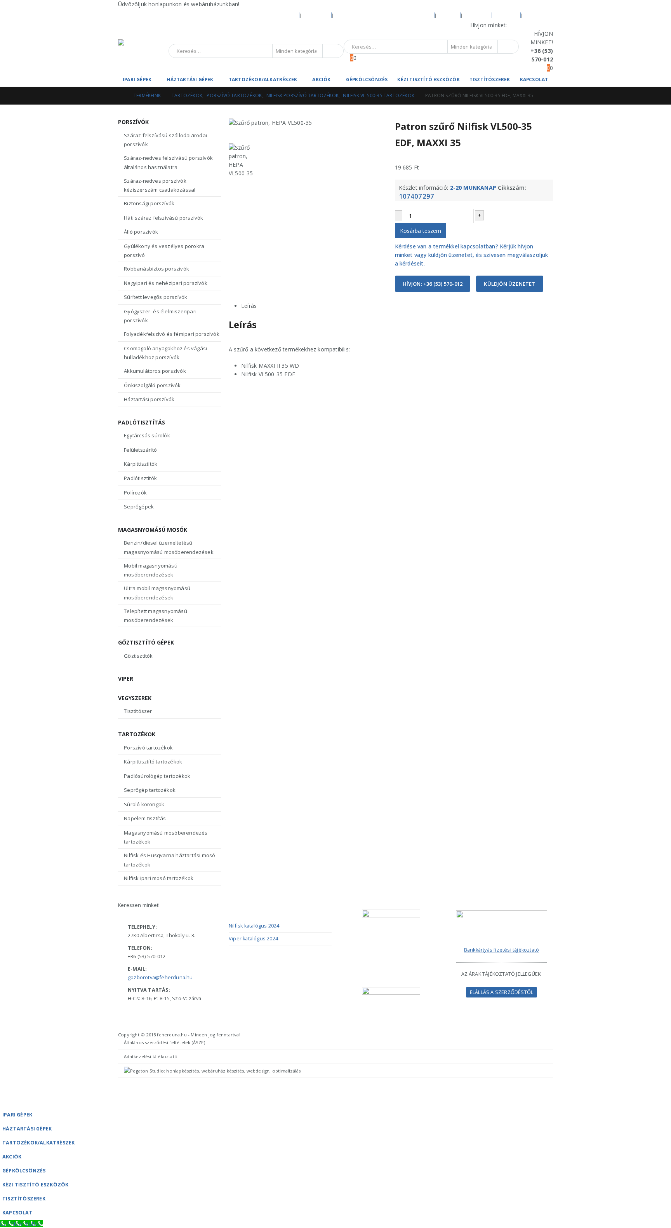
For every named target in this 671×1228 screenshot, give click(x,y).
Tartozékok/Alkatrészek (263, 79)
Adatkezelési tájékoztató (150, 1056)
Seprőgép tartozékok (150, 789)
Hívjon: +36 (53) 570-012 (433, 283)
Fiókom (477, 14)
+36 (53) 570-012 (531, 25)
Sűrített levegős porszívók (155, 296)
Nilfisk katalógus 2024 (254, 925)
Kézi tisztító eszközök (428, 79)
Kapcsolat (534, 79)
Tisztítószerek (489, 79)
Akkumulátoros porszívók (155, 370)
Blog (448, 14)
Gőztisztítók (138, 655)
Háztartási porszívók (149, 399)
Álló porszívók (141, 231)
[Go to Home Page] (120, 95)
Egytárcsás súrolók (147, 435)
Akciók (321, 79)
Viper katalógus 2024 (253, 938)
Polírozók (135, 492)
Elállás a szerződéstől (501, 992)
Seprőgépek (139, 506)
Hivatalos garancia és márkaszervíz (383, 14)
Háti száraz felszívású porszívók (163, 217)
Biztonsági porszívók (149, 203)
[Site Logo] (143, 51)
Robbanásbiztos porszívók (156, 268)
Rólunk (316, 14)
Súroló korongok (144, 804)
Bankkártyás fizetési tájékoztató (501, 950)
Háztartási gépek (190, 79)
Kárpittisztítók (140, 463)
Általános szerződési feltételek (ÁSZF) (164, 1042)
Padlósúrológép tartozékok (157, 775)
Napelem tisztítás (145, 818)
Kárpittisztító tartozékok (153, 761)
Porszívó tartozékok (148, 747)
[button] (4, 1102)
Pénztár (539, 14)
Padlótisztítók (140, 478)
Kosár (507, 14)
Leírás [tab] (249, 305)
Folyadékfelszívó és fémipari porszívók (171, 333)
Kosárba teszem (420, 230)
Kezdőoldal (278, 14)
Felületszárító (140, 449)
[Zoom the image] (501, 914)
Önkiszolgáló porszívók (152, 385)
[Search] (332, 51)
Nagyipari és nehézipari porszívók (165, 282)
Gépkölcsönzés (367, 79)
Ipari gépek (137, 79)
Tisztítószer (138, 710)
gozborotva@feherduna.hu (160, 977)
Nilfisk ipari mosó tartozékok (158, 878)
